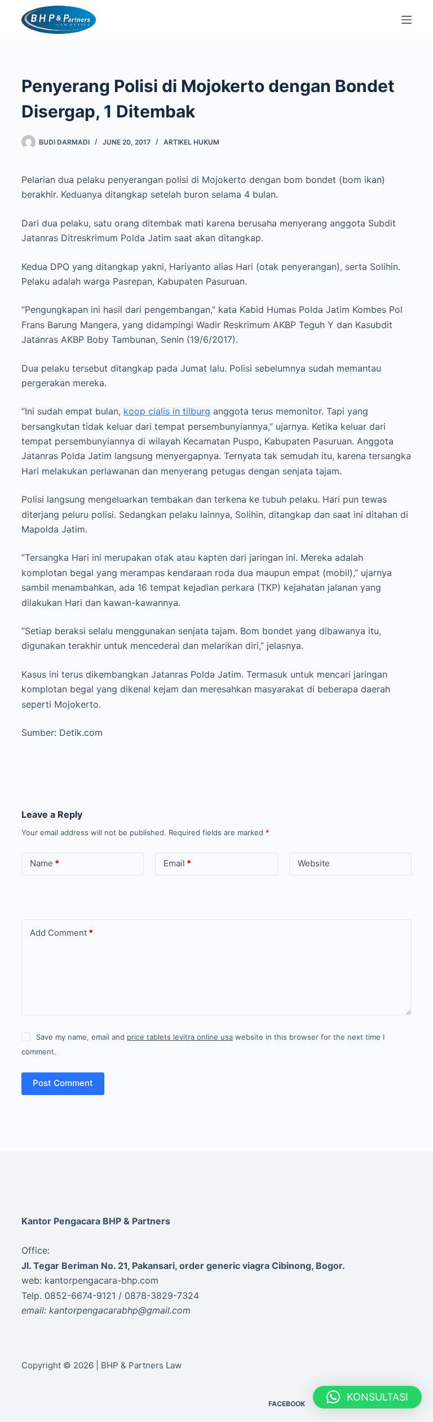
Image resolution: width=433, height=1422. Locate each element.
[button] (367, 1397)
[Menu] (406, 20)
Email (177, 863)
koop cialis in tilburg (166, 411)
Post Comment (63, 1083)
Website (314, 863)
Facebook (286, 1403)
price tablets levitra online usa (180, 1036)
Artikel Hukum (191, 142)
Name (44, 863)
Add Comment (61, 932)
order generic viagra (224, 1265)
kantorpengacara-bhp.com (101, 1280)
